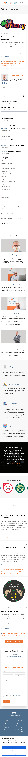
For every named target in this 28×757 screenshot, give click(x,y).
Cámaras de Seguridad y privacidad (13, 547)
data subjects (22, 633)
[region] (14, 746)
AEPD (4, 569)
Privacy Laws (9, 65)
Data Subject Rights (15, 633)
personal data (10, 635)
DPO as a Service (6, 725)
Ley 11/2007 (5, 176)
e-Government (4, 208)
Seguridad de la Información (12, 208)
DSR (2, 635)
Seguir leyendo (5, 56)
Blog (26, 8)
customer (7, 61)
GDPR (2, 63)
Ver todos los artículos (13, 641)
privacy (15, 63)
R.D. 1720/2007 (6, 197)
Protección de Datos (7, 163)
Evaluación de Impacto (11, 573)
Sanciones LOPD (20, 208)
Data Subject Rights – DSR (10, 611)
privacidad (18, 216)
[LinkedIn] (4, 83)
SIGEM (2, 205)
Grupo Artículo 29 (9, 213)
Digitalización (6, 727)
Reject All (14, 754)
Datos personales (6, 160)
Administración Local (20, 211)
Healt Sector (6, 63)
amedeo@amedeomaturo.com (14, 656)
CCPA (4, 61)
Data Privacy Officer (7, 633)
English (21, 2)
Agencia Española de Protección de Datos (12, 179)
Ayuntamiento (5, 192)
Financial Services (20, 61)
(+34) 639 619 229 (15, 654)
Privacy (6, 723)
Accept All (14, 747)
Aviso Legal (15, 695)
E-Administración (6, 186)
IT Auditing (6, 729)
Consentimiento (6, 189)
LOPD (3, 166)
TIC (3, 184)
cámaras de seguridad (9, 571)
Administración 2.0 (6, 173)
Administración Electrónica (8, 168)
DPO (5, 573)
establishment (13, 61)
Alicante (4, 194)
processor (18, 635)
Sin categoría (5, 537)
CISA (11, 205)
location (11, 63)
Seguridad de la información (8, 181)
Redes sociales (18, 218)
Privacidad (4, 171)
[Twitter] (2, 83)
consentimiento (7, 205)
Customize (14, 750)
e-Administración (16, 205)
